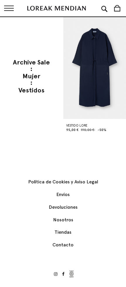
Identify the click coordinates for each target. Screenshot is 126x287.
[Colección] (8, 8)
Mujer (31, 76)
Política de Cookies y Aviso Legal (63, 182)
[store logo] (56, 8)
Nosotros (63, 220)
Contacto (63, 245)
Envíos (63, 194)
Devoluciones (63, 207)
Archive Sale (31, 62)
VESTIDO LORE (76, 125)
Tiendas (63, 232)
